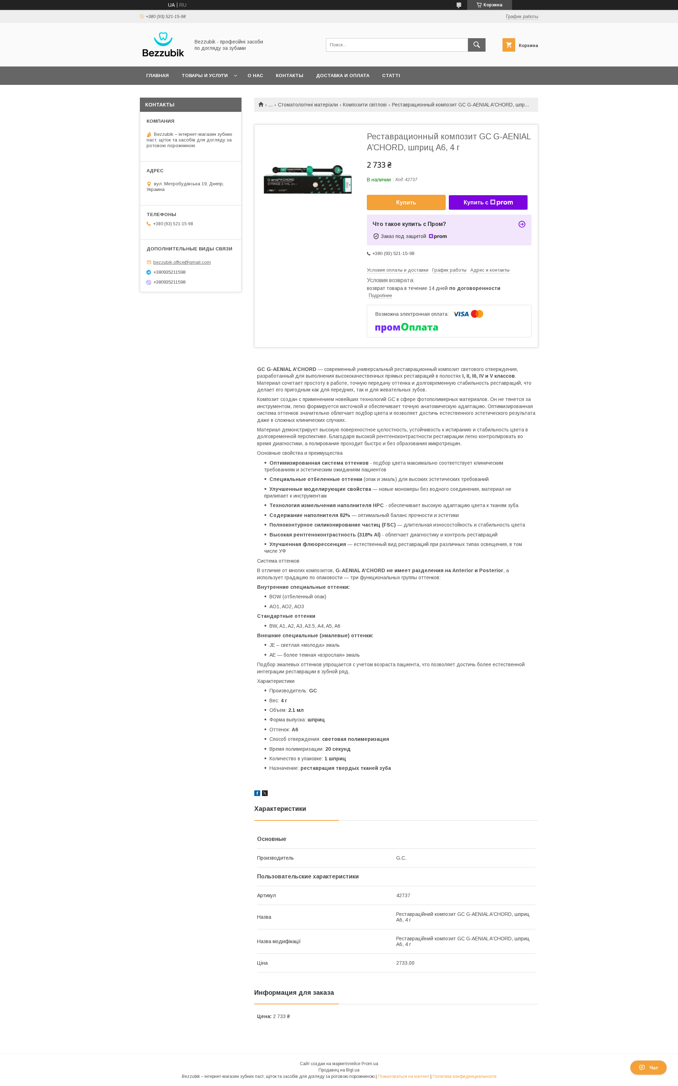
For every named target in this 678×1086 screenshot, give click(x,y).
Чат (653, 1067)
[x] (265, 794)
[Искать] (477, 45)
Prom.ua (370, 1063)
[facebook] (257, 794)
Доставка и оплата (342, 75)
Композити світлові (365, 105)
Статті (391, 75)
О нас (255, 75)
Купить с (476, 202)
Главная (157, 75)
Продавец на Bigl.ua (339, 1070)
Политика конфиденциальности (464, 1076)
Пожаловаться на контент (403, 1076)
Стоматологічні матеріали (308, 105)
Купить (406, 202)
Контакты (289, 75)
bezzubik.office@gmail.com (182, 262)
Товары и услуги (205, 75)
